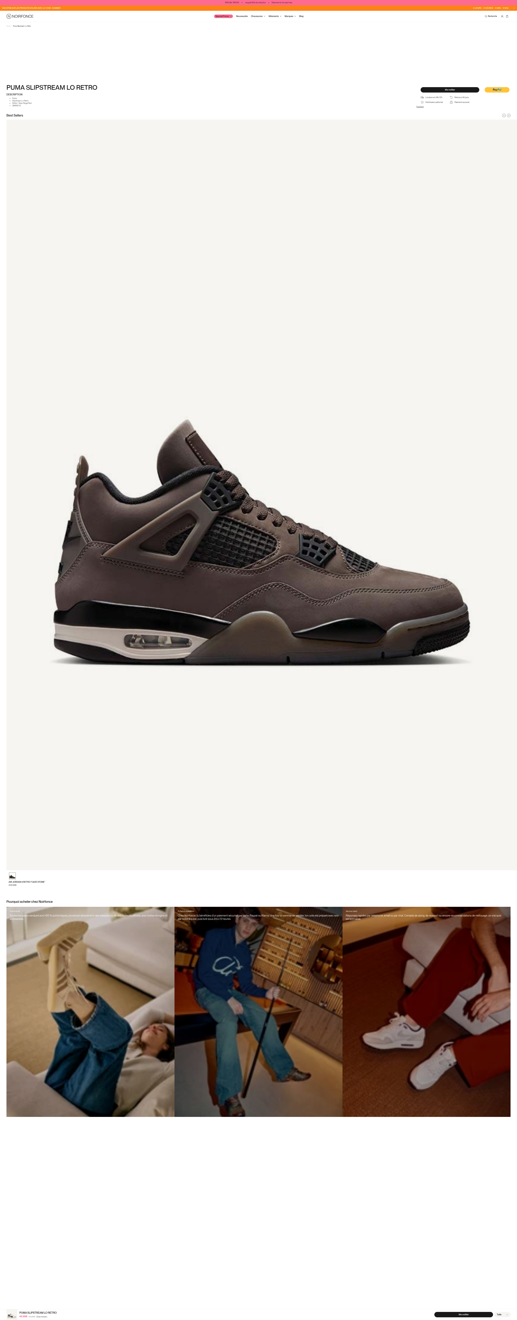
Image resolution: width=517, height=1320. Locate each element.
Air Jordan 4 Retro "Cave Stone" (27, 882)
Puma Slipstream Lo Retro (22, 26)
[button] (497, 90)
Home (8, 26)
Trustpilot (420, 107)
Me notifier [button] (450, 89)
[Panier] (507, 16)
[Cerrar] (514, 8)
